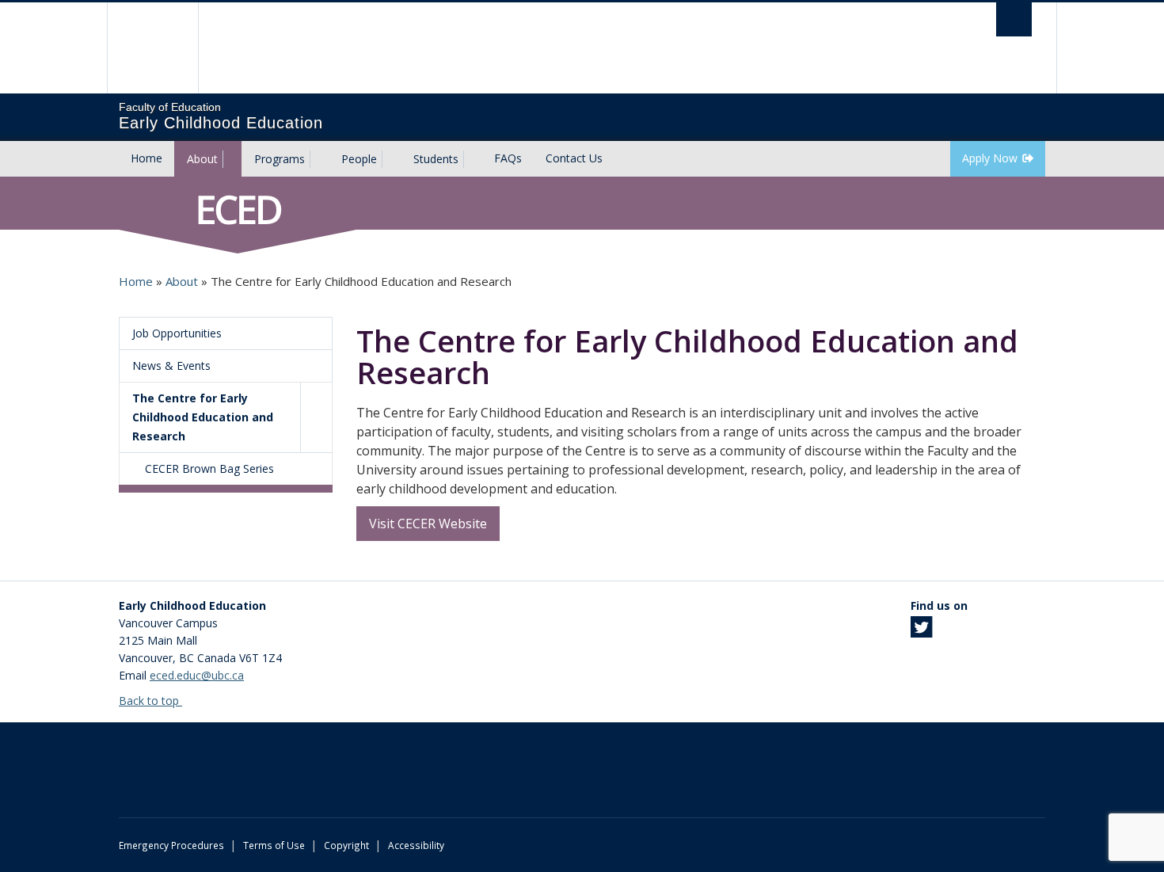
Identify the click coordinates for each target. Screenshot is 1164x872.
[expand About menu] (232, 159)
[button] (316, 417)
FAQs (508, 158)
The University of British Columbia (152, 47)
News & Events (171, 365)
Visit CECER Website (428, 523)
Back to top (150, 700)
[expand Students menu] (472, 159)
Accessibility (416, 845)
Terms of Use (274, 845)
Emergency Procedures (171, 845)
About (202, 158)
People (359, 158)
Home (146, 158)
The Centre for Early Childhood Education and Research (202, 417)
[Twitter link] (921, 631)
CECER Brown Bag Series (209, 468)
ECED (237, 209)
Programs (279, 158)
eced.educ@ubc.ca (197, 675)
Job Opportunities (177, 333)
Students (435, 158)
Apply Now (990, 158)
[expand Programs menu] (319, 159)
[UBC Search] (1014, 19)
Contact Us (574, 158)
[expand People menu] (391, 159)
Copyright (346, 845)
